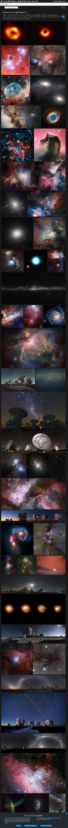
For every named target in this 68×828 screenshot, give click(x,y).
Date (64, 18)
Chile (23, 15)
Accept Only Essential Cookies (31, 825)
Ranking (63, 16)
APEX (19, 15)
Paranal (30, 16)
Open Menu (5, 4)
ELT (32, 15)
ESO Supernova (37, 15)
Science (55, 1)
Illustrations (15, 16)
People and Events (37, 16)
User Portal (60, 1)
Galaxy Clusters (7, 16)
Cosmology (27, 15)
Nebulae (25, 16)
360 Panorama (11, 15)
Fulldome (50, 15)
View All (5, 15)
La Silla (21, 16)
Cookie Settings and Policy (46, 825)
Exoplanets (44, 15)
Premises (45, 16)
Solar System (6, 18)
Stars (19, 18)
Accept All (19, 825)
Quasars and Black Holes (53, 16)
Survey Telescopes (26, 18)
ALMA (16, 15)
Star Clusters (13, 18)
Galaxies (55, 15)
